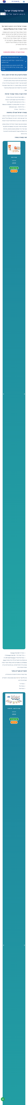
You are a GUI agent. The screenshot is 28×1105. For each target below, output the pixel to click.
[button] (23, 1)
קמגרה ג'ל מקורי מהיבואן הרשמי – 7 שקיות (11, 708)
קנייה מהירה (14, 165)
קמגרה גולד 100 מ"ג (14, 157)
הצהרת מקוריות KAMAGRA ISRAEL (14, 52)
